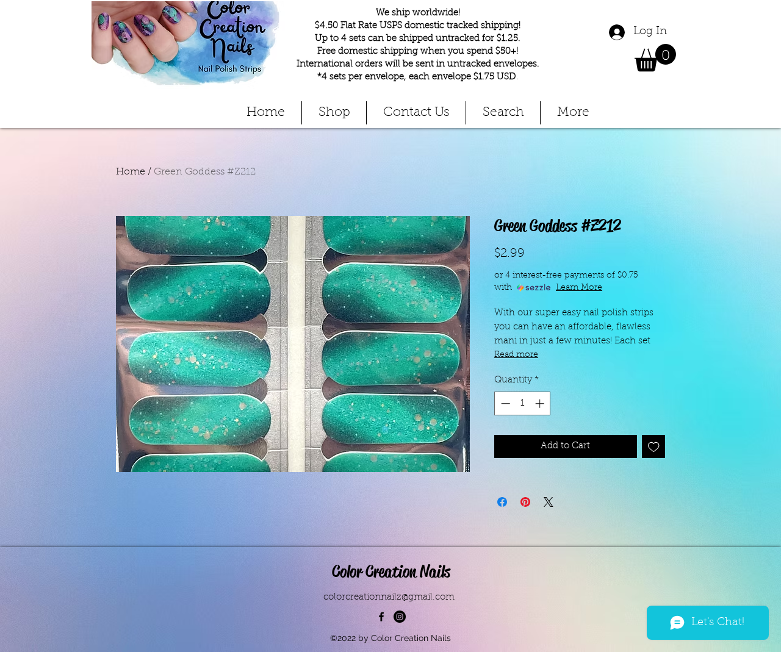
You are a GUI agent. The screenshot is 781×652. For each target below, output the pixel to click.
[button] (655, 57)
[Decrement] (504, 403)
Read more (516, 355)
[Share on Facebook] (502, 502)
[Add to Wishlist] (654, 447)
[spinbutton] (523, 403)
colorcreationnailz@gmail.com (389, 597)
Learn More (579, 288)
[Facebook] (381, 617)
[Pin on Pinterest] (525, 502)
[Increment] (541, 403)
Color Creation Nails (391, 571)
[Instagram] (400, 617)
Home (130, 172)
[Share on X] (548, 502)
